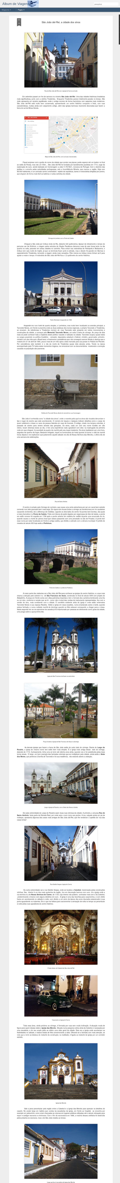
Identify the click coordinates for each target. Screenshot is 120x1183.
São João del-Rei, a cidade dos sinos (61, 22)
